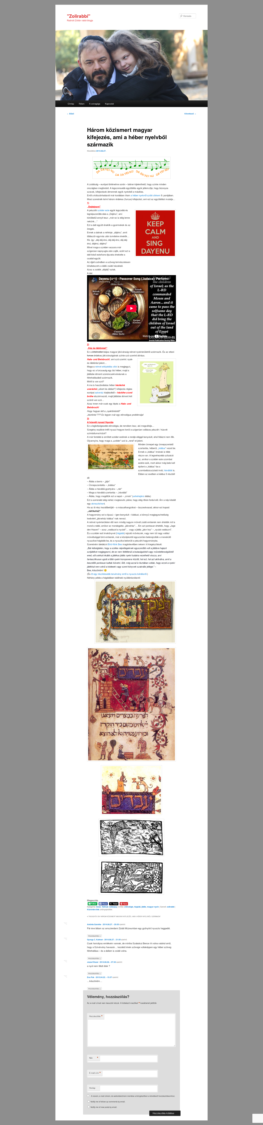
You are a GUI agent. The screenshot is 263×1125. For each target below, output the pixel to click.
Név (93, 1057)
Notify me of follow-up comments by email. (108, 1101)
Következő (190, 113)
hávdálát (168, 470)
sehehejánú (138, 496)
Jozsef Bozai (92, 962)
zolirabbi (170, 906)
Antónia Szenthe (94, 924)
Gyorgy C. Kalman (95, 939)
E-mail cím (95, 1072)
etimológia (128, 906)
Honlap (92, 1087)
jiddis (144, 906)
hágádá (120, 533)
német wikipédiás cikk (106, 366)
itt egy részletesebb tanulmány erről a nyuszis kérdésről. (119, 573)
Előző (70, 113)
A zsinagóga (94, 103)
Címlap (71, 103)
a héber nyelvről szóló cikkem (145, 195)
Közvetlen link (93, 909)
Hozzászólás (94, 935)
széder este (104, 210)
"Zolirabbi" (78, 16)
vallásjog (113, 906)
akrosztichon (97, 503)
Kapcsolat (109, 103)
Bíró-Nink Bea (115, 544)
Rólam (81, 103)
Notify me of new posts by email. (104, 1107)
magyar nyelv (153, 906)
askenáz (99, 392)
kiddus (162, 448)
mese (98, 906)
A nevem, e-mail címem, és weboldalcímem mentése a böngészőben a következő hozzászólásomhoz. (133, 1096)
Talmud (105, 906)
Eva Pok (90, 977)
